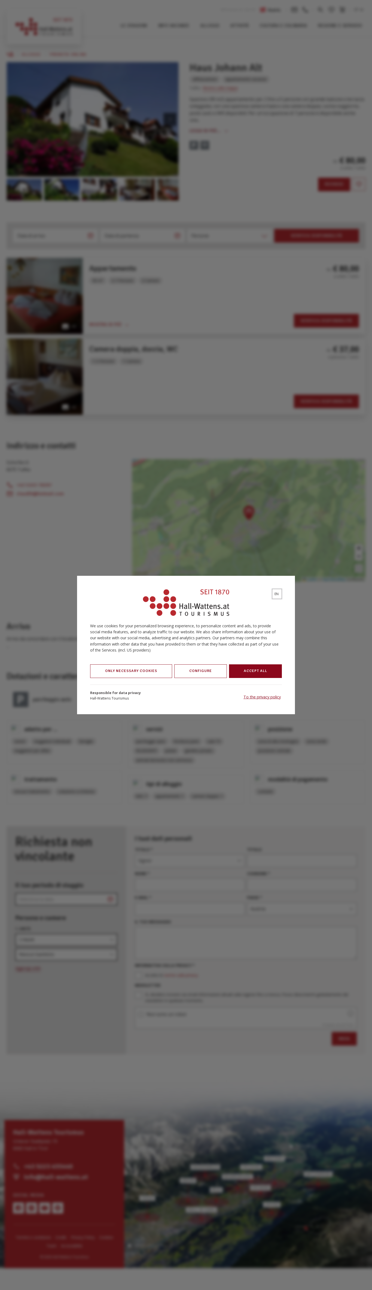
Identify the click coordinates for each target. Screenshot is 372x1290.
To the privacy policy (262, 696)
